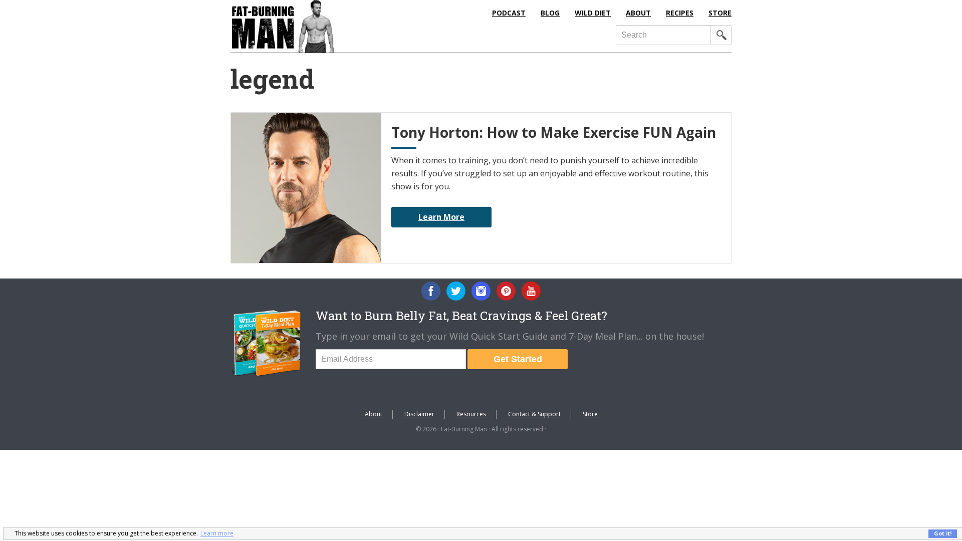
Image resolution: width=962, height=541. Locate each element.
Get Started (518, 359)
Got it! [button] (942, 533)
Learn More (441, 216)
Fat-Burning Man (323, 26)
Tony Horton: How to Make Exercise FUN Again (553, 132)
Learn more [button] (216, 533)
